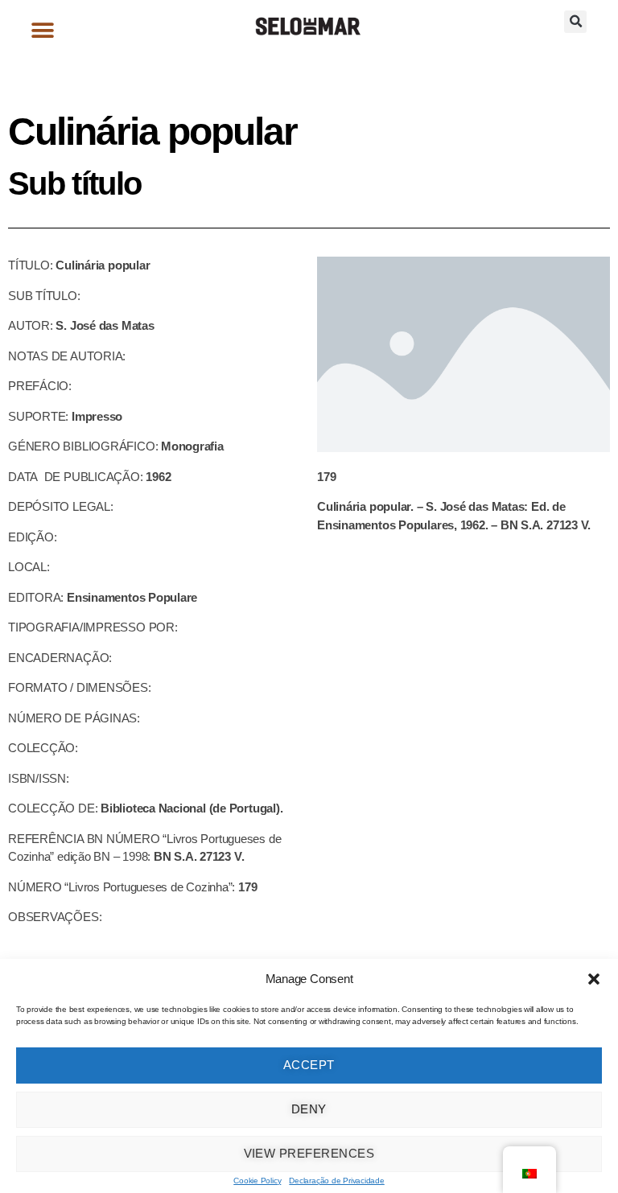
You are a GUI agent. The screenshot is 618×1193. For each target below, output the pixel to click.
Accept (309, 1065)
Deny (309, 1109)
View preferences (309, 1153)
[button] (594, 979)
